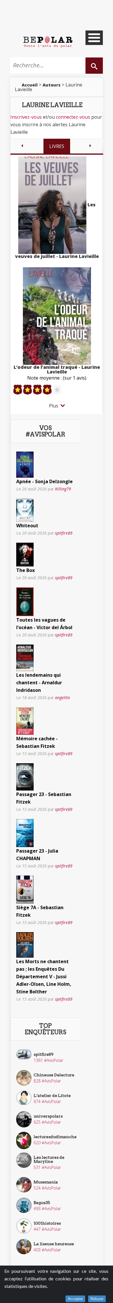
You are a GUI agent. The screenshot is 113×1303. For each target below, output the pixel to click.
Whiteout (27, 525)
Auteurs (52, 85)
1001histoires (47, 1223)
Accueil (30, 85)
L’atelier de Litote (52, 1095)
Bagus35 (42, 1202)
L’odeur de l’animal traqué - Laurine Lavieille (57, 369)
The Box (25, 570)
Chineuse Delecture (54, 1075)
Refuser (96, 1299)
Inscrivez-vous (26, 117)
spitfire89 (63, 533)
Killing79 (63, 489)
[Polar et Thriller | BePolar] (48, 41)
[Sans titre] (25, 464)
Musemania (46, 1182)
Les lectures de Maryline (49, 1159)
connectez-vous (73, 117)
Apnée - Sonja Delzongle (44, 481)
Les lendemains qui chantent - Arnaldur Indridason (39, 682)
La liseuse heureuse (54, 1243)
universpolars (48, 1116)
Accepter (75, 1299)
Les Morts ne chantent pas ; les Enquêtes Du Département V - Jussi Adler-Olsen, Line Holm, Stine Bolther (43, 976)
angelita (62, 697)
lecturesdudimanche (55, 1136)
